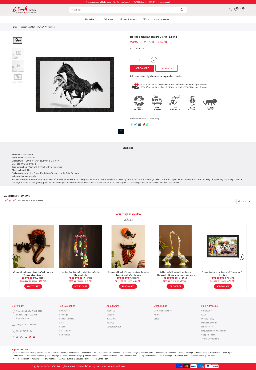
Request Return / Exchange (213, 331)
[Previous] (30, 86)
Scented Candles (59, 353)
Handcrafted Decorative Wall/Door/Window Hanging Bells (80, 273)
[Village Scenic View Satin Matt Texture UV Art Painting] (222, 246)
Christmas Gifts (43, 353)
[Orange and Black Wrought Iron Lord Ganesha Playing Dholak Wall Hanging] (128, 246)
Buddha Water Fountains (166, 353)
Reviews (110, 323)
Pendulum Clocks (89, 353)
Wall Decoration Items (128, 356)
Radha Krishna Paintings (72, 356)
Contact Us (206, 311)
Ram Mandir (64, 335)
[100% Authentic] (139, 102)
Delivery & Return (138, 118)
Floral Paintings (50, 359)
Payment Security (209, 323)
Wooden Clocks (197, 356)
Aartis (156, 315)
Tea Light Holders (101, 359)
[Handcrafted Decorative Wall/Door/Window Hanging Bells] (80, 246)
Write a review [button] (244, 201)
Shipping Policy (208, 335)
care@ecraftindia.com (26, 324)
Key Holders (215, 353)
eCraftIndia (30, 157)
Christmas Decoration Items (23, 353)
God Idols (211, 356)
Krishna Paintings (92, 356)
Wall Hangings (53, 356)
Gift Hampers (65, 331)
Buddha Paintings (186, 353)
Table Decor (18, 356)
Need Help (154, 118)
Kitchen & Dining (128, 19)
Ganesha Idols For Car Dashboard (26, 359)
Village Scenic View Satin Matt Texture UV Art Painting (222, 273)
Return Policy (207, 327)
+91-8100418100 (24, 331)
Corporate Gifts (161, 19)
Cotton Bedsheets (110, 356)
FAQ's (203, 315)
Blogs (156, 319)
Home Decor (91, 19)
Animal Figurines (66, 359)
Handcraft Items (181, 356)
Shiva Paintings (166, 356)
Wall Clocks (74, 353)
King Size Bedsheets (148, 356)
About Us (111, 311)
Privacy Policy (207, 319)
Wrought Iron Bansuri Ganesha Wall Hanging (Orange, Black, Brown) (33, 273)
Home (14, 27)
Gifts (145, 19)
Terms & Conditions (210, 339)
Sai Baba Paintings (83, 359)
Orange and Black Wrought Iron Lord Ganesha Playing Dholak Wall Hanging (128, 273)
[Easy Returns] (192, 102)
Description (128, 148)
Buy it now (166, 68)
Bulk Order (111, 319)
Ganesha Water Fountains (109, 353)
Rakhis (62, 327)
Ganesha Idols (147, 353)
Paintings (108, 19)
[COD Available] (174, 102)
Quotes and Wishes (163, 311)
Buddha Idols (201, 353)
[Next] (121, 86)
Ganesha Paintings (130, 353)
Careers (110, 315)
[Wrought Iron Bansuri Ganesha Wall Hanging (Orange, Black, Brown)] (33, 246)
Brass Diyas (227, 353)
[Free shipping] (156, 102)
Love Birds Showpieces (35, 356)
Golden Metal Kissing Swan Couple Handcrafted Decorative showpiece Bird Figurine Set (175, 273)
